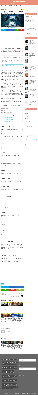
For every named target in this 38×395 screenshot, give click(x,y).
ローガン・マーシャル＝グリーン (12, 384)
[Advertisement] (12, 39)
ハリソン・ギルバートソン (6, 376)
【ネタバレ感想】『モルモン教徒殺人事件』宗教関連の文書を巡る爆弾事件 (32, 82)
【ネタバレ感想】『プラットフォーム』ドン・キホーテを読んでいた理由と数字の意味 (32, 42)
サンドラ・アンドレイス (5, 368)
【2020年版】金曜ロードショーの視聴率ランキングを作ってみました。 (32, 61)
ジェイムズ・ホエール (13, 368)
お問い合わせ (17, 393)
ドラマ (18, 3)
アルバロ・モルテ (14, 362)
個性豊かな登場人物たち (9, 117)
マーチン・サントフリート (12, 380)
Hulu (22, 3)
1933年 (3, 359)
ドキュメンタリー (28, 126)
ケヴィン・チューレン (5, 367)
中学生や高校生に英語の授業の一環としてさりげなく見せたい (10, 387)
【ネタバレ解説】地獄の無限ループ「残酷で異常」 (32, 102)
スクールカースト (10, 371)
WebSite (10, 335)
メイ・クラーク (4, 381)
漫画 (13, 3)
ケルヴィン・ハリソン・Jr (12, 366)
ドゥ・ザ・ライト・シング (6, 375)
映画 (11, 3)
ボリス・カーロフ (4, 380)
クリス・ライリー (4, 366)
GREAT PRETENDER (9, 359)
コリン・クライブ (12, 367)
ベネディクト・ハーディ (12, 379)
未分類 (26, 139)
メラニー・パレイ (10, 381)
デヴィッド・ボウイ (11, 372)
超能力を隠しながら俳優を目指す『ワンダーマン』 (30, 21)
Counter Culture (19, 1)
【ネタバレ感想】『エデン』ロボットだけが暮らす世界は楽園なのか (32, 76)
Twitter (15, 335)
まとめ (26, 116)
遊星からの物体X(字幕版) (13, 27)
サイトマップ (11, 393)
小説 (24, 3)
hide (14, 115)
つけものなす (7, 331)
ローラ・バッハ (4, 385)
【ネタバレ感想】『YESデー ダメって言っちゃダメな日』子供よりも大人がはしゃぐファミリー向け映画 (30, 89)
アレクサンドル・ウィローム (6, 363)
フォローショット (13, 376)
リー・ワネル (4, 384)
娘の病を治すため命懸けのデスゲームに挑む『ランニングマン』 (30, 25)
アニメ (15, 3)
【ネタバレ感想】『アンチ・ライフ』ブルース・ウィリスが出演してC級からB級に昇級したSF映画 (30, 68)
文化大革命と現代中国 (28, 33)
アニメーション (28, 121)
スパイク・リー (4, 372)
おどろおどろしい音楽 (8, 119)
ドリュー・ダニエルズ (14, 375)
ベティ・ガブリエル (5, 379)
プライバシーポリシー (5, 393)
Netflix (20, 3)
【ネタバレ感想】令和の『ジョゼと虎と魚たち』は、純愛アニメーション (32, 96)
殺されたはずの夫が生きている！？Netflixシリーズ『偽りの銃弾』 (30, 29)
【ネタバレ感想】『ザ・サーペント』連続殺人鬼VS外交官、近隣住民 (32, 55)
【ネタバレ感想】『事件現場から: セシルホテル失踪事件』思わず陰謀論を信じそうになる (33, 48)
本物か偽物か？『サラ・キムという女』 (30, 17)
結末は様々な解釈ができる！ (9, 121)
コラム (26, 3)
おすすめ (3, 362)
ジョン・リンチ (4, 371)
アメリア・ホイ (8, 362)
